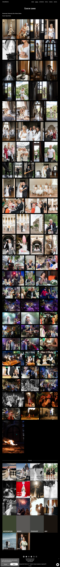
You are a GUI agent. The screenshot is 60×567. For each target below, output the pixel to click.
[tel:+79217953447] (36, 557)
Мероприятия (41, 1)
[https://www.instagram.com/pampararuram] (33, 557)
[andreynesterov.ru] (5, 1)
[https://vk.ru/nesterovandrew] (31, 557)
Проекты (46, 1)
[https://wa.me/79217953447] (28, 557)
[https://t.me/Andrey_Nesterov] (26, 557)
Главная (32, 1)
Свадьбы (36, 1)
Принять (14, 564)
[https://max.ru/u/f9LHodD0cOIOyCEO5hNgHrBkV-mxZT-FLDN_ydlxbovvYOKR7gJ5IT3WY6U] (23, 557)
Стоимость (51, 1)
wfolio (30, 565)
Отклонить (5, 564)
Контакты (55, 1)
